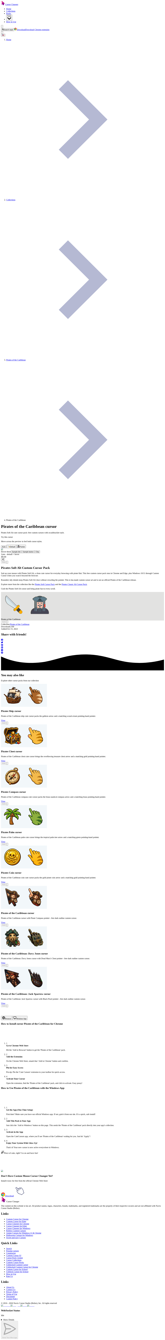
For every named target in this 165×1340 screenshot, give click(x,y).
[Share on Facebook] (82, 640)
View (3, 720)
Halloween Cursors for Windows (19, 1235)
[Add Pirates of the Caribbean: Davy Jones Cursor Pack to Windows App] (7, 965)
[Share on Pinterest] (82, 645)
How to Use (11, 22)
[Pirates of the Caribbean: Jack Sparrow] (24, 989)
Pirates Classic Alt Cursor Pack (74, 584)
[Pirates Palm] (24, 827)
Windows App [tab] (21, 1019)
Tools (9, 16)
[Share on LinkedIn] (82, 647)
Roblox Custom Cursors (16, 1231)
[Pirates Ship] (24, 706)
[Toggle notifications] (2, 32)
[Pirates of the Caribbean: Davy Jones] (24, 948)
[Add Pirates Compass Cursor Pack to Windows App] (7, 804)
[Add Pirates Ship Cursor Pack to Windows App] (7, 723)
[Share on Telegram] (82, 650)
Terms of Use (11, 1294)
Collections (10, 11)
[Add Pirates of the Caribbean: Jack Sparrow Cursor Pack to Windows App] (7, 1006)
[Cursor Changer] (3, 4)
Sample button (28, 552)
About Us (10, 1287)
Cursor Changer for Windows (18, 1228)
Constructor (11, 1253)
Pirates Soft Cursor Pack (45, 584)
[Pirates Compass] (24, 787)
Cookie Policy (12, 1299)
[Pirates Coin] (24, 868)
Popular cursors (12, 1251)
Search (9, 1248)
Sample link (16, 552)
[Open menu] (2, 26)
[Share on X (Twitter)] (82, 642)
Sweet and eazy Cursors (16, 1238)
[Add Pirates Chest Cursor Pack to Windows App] (7, 763)
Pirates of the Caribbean (19, 624)
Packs (8, 13)
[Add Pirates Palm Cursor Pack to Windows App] (7, 844)
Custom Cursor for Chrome (17, 1219)
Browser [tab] (8, 1019)
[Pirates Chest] (24, 746)
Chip (37, 552)
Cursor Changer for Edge (16, 1226)
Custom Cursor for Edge (16, 1221)
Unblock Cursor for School (17, 1272)
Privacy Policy (12, 1292)
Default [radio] (12, 547)
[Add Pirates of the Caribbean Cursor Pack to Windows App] (7, 562)
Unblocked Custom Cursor (17, 1265)
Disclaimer (10, 1296)
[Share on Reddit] (82, 653)
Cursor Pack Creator (14, 1258)
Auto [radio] (4, 547)
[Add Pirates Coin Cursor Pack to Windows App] (7, 884)
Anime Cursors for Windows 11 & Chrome (23, 1233)
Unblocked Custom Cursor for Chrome (22, 1267)
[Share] (3, 559)
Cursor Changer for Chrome (17, 1224)
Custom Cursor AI (13, 1255)
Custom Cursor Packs (15, 1262)
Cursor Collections (13, 1260)
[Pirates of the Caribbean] (24, 908)
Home (8, 9)
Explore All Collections (10, 1172)
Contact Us (10, 1289)
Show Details (8, 1320)
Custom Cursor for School (17, 1269)
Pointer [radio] (22, 547)
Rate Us (9, 1276)
